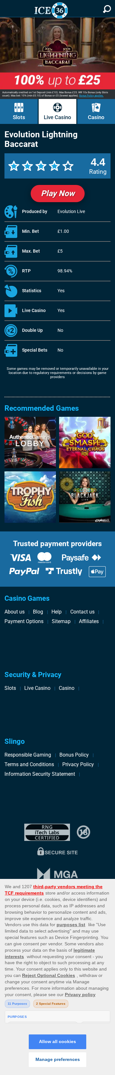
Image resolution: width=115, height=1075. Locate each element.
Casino (96, 117)
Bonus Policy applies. (91, 95)
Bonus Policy (74, 755)
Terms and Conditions (29, 764)
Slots (19, 117)
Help (56, 612)
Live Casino (57, 117)
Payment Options (23, 621)
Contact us (82, 612)
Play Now (57, 193)
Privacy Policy (78, 764)
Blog (38, 612)
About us (14, 612)
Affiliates (89, 621)
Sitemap (61, 621)
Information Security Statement (39, 774)
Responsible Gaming (27, 755)
